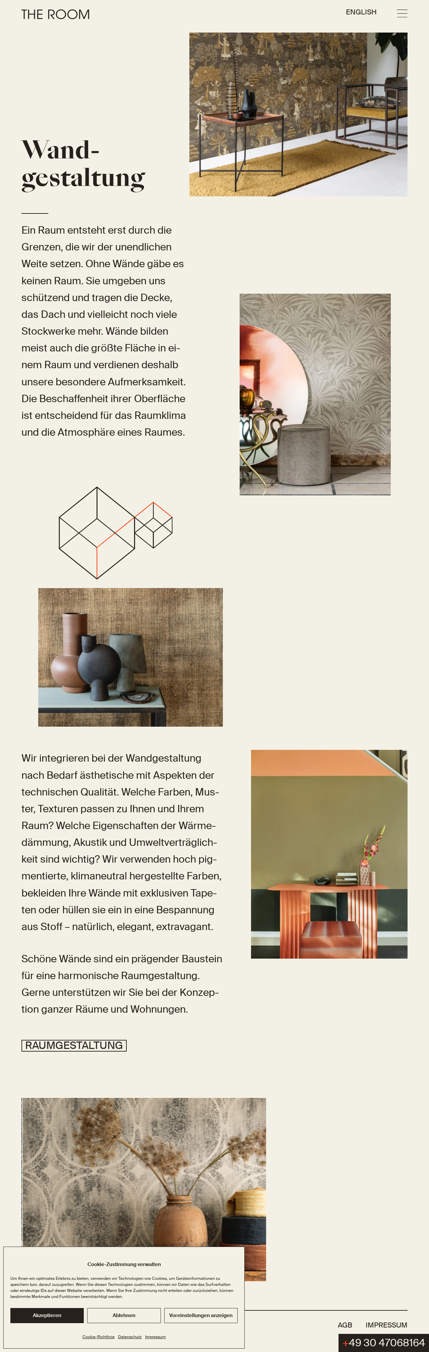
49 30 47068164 (383, 1342)
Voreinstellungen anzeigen (201, 1315)
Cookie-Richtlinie (98, 1337)
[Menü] (402, 13)
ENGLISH (361, 12)
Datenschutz (130, 1337)
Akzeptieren (47, 1315)
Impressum (155, 1337)
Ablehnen (124, 1315)
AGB (345, 1325)
